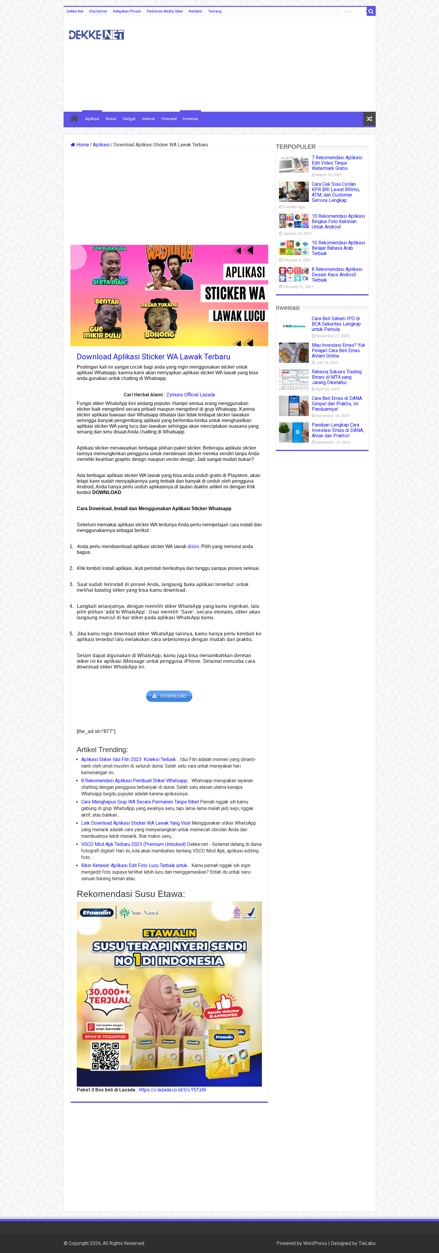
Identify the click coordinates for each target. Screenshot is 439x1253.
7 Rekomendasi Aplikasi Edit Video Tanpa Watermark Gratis (337, 163)
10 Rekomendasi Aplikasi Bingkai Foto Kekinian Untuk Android (338, 221)
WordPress (315, 1243)
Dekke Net (75, 11)
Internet (148, 118)
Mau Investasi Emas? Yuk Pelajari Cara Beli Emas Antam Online (338, 350)
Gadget (129, 118)
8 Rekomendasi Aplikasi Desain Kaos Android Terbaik (337, 274)
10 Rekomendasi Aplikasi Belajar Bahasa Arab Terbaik (338, 248)
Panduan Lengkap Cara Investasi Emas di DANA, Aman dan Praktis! (338, 430)
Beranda (74, 118)
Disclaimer (98, 11)
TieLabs (367, 1243)
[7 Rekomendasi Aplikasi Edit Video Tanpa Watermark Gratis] (294, 164)
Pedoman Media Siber (165, 11)
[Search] (371, 11)
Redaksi (195, 11)
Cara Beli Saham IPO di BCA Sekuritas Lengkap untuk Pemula (336, 324)
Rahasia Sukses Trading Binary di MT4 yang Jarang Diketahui (337, 377)
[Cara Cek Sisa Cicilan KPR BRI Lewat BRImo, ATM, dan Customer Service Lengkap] (294, 192)
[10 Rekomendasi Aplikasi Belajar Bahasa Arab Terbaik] (294, 247)
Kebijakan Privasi (127, 11)
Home (82, 145)
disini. (194, 546)
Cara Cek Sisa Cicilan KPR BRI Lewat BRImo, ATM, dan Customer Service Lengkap (336, 192)
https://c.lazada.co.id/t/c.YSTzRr (172, 1090)
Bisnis (111, 118)
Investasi (190, 118)
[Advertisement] (262, 64)
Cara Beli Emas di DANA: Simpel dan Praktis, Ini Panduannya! (337, 403)
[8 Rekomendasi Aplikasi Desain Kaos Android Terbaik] (294, 274)
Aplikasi (92, 118)
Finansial (169, 118)
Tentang (215, 11)
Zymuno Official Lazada (190, 395)
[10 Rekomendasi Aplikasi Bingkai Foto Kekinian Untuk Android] (294, 221)
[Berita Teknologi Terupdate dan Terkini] (96, 34)
